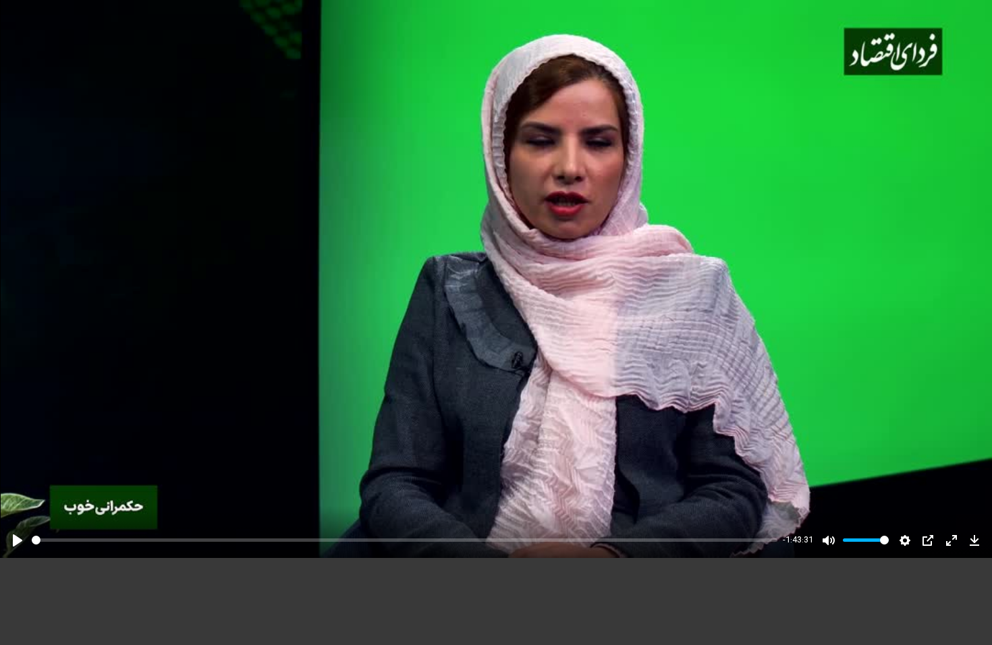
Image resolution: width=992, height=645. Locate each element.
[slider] (404, 540)
